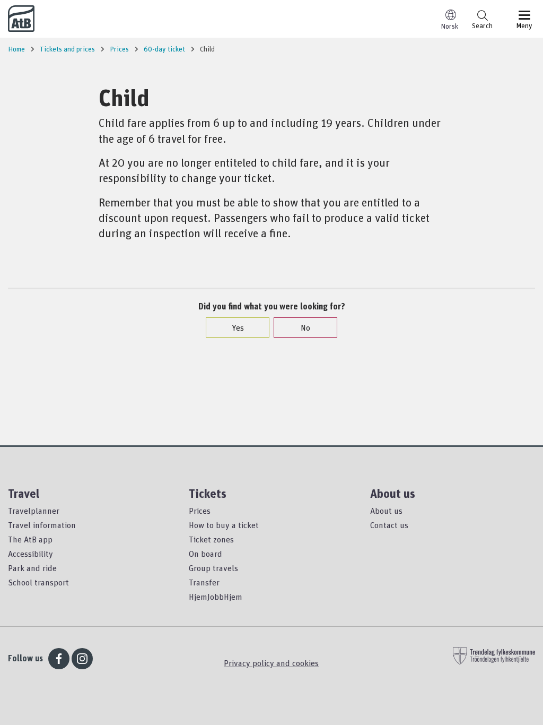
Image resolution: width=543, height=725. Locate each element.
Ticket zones (211, 539)
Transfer (204, 582)
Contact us (389, 525)
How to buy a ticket (224, 525)
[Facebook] (58, 658)
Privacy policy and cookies (271, 663)
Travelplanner (33, 510)
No (305, 327)
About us (386, 510)
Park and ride (32, 568)
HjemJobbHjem (215, 596)
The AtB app (30, 539)
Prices (200, 510)
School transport (38, 582)
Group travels (213, 568)
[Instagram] (82, 658)
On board (205, 553)
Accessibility (30, 553)
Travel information (42, 525)
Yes (238, 327)
